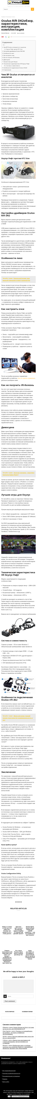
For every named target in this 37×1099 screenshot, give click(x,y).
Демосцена (7, 59)
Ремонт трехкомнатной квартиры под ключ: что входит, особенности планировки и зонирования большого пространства (7, 957)
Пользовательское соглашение (11, 1076)
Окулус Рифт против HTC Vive (14, 49)
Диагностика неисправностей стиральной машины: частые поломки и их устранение (16, 1042)
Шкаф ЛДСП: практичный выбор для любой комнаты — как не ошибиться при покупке (30, 931)
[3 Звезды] (18, 902)
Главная (3, 17)
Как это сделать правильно (26, 378)
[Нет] (35, 1094)
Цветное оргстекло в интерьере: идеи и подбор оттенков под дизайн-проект (18, 930)
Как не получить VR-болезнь (12, 57)
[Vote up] (9, 37)
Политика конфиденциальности (11, 1073)
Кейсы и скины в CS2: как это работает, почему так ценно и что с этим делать (7, 930)
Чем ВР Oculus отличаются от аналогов (15, 47)
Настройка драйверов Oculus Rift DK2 (14, 51)
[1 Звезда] (15, 902)
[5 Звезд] (21, 902)
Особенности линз (9, 53)
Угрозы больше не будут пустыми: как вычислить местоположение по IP (18, 1028)
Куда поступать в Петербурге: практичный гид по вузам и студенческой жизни (30, 955)
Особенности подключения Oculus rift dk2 (15, 68)
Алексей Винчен (5, 33)
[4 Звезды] (20, 902)
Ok (9, 1096)
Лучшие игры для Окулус (11, 61)
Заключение (7, 70)
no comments (21, 33)
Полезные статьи (10, 17)
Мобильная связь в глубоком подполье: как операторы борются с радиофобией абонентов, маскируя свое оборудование (18, 1047)
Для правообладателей (8, 1070)
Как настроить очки (9, 55)
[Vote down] (6, 37)
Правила (4, 1079)
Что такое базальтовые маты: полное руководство (18, 952)
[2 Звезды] (17, 902)
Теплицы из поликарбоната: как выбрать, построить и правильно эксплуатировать (17, 1032)
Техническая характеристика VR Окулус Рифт (16, 63)
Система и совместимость (13, 65)
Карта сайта (5, 1081)
